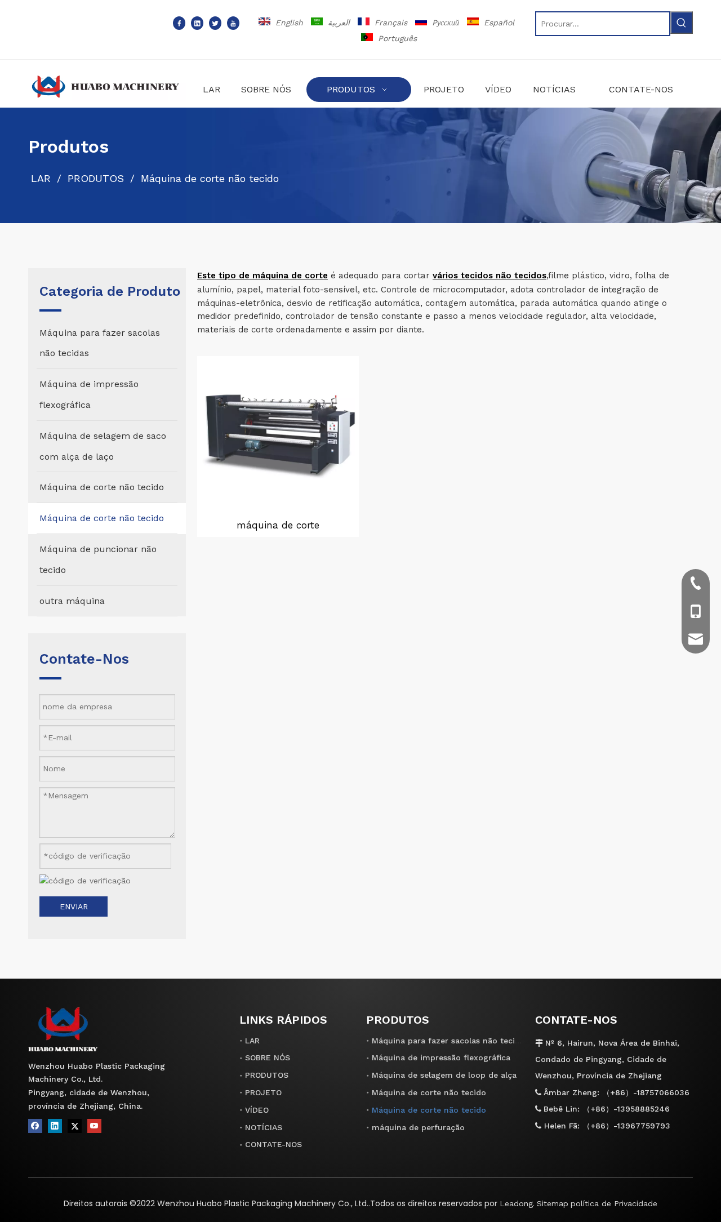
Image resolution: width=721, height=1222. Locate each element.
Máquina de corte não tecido (429, 1092)
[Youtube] (233, 23)
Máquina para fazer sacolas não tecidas (450, 1040)
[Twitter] (215, 23)
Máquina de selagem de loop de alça (444, 1074)
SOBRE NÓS (267, 1057)
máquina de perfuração (418, 1127)
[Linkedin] (197, 23)
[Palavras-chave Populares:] (681, 22)
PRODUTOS (266, 1074)
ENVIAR (74, 906)
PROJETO (263, 1092)
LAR (252, 1040)
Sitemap (552, 1203)
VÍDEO (257, 1109)
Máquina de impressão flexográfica (441, 1057)
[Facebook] (179, 23)
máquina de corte (278, 525)
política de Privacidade (614, 1203)
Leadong (516, 1203)
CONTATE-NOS (273, 1144)
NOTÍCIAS (263, 1127)
